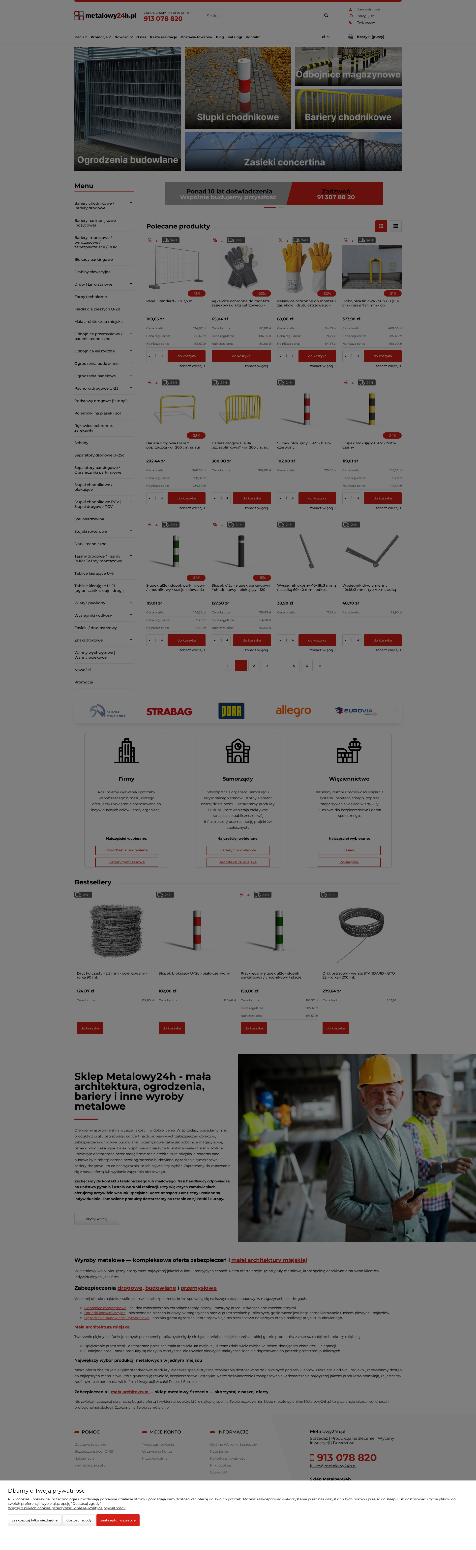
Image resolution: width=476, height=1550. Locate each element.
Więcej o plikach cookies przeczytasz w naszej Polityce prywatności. (66, 1508)
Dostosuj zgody (78, 1520)
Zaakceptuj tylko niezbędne (35, 1520)
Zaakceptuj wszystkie (118, 1520)
